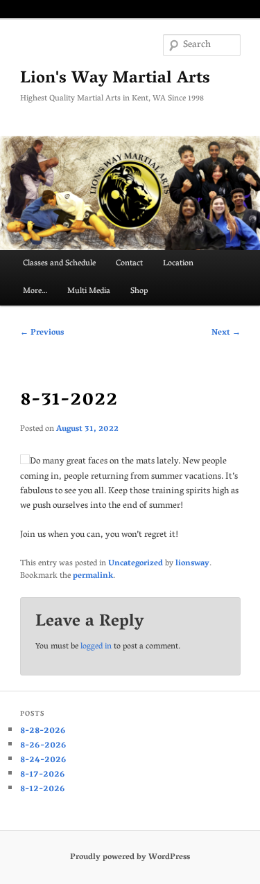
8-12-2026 (42, 789)
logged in (96, 647)
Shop (139, 291)
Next (226, 333)
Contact (129, 264)
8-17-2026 (42, 775)
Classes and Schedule (59, 264)
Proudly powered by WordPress (130, 857)
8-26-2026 (43, 745)
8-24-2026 (43, 760)
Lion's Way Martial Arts (115, 79)
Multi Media (88, 291)
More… (35, 291)
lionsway (192, 564)
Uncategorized (135, 564)
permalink (93, 576)
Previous (42, 333)
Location (178, 264)
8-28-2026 (43, 731)
